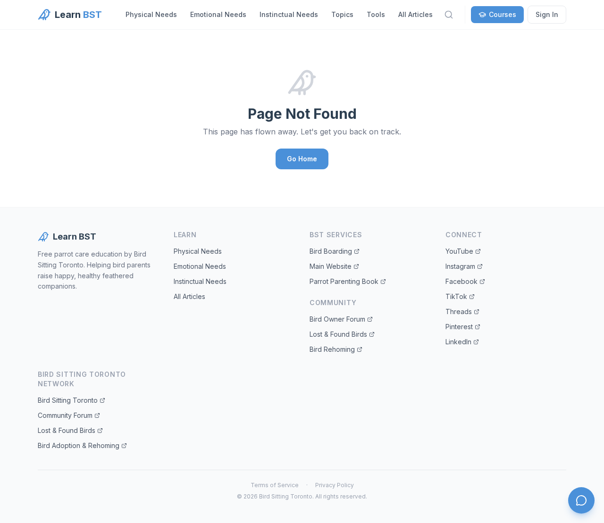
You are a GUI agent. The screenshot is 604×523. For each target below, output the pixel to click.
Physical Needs (151, 14)
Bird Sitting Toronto (68, 400)
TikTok (456, 296)
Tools (376, 14)
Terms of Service (275, 485)
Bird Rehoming (332, 349)
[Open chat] (581, 500)
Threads (458, 311)
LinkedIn (458, 342)
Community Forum (65, 415)
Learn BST (74, 236)
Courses (502, 14)
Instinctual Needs (289, 14)
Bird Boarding (331, 251)
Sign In (547, 14)
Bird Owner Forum (337, 319)
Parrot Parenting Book (344, 281)
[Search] (448, 14)
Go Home (302, 159)
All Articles (415, 14)
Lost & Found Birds (338, 334)
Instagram (460, 266)
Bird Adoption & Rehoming (78, 445)
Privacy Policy (334, 485)
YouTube (459, 251)
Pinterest (459, 327)
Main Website (331, 266)
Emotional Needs (218, 14)
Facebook (461, 281)
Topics (342, 14)
